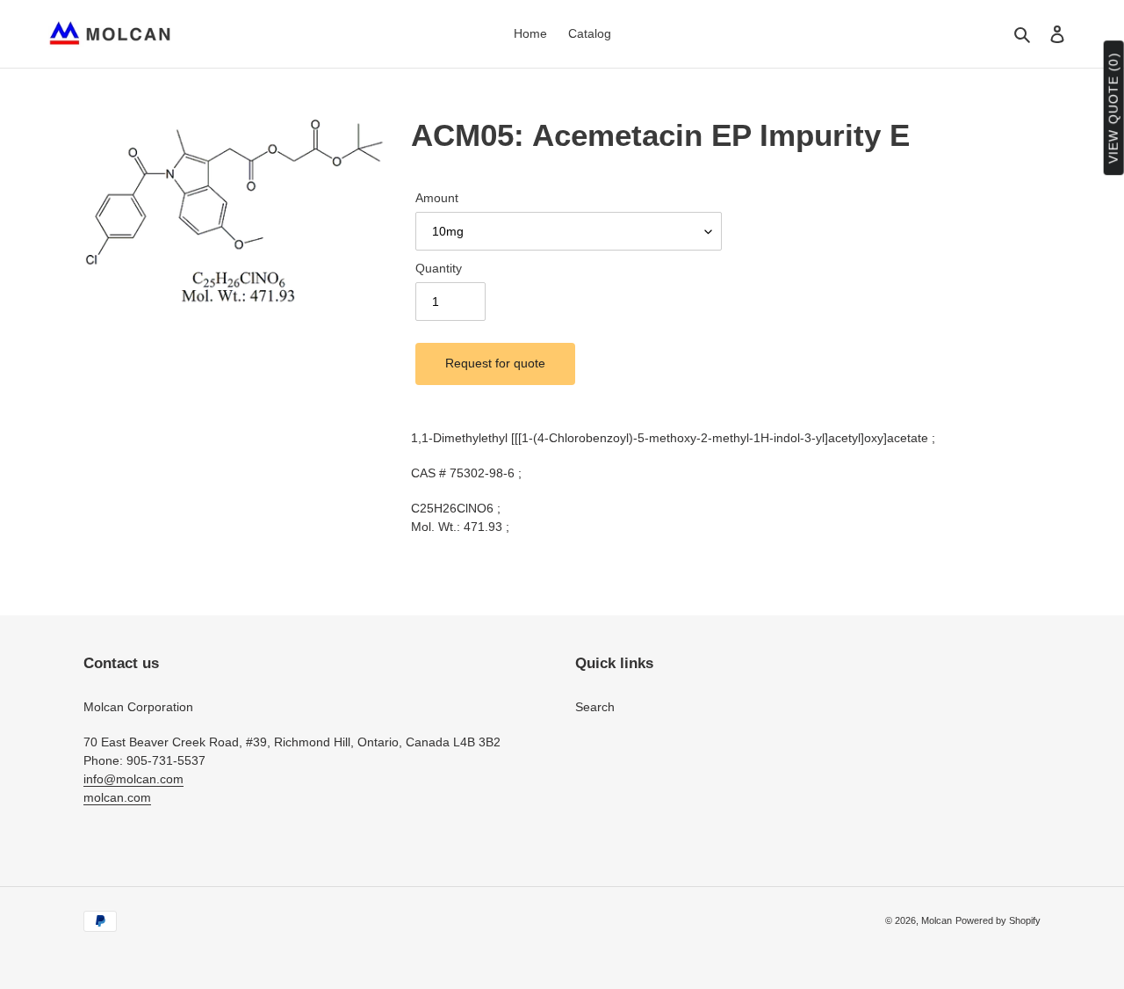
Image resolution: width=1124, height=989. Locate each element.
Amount (436, 198)
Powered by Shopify (998, 920)
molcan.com (117, 797)
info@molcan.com (133, 779)
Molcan (936, 920)
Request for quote (495, 363)
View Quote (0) (1113, 108)
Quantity (438, 268)
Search (595, 707)
